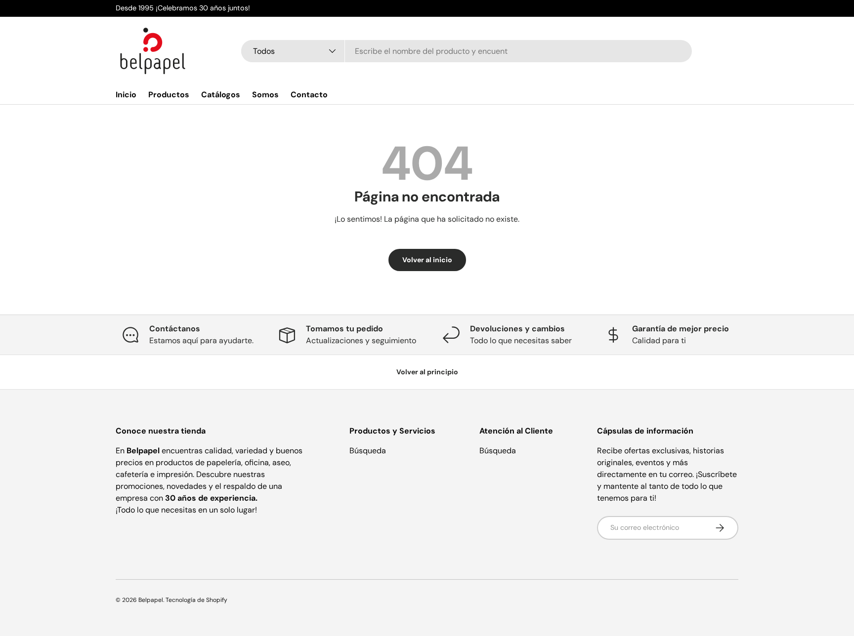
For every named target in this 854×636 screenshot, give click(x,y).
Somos (265, 94)
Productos (168, 94)
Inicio (126, 94)
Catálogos (220, 94)
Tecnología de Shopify (196, 600)
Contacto (309, 94)
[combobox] (466, 51)
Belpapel (150, 600)
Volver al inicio (427, 259)
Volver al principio (427, 371)
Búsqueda (367, 450)
